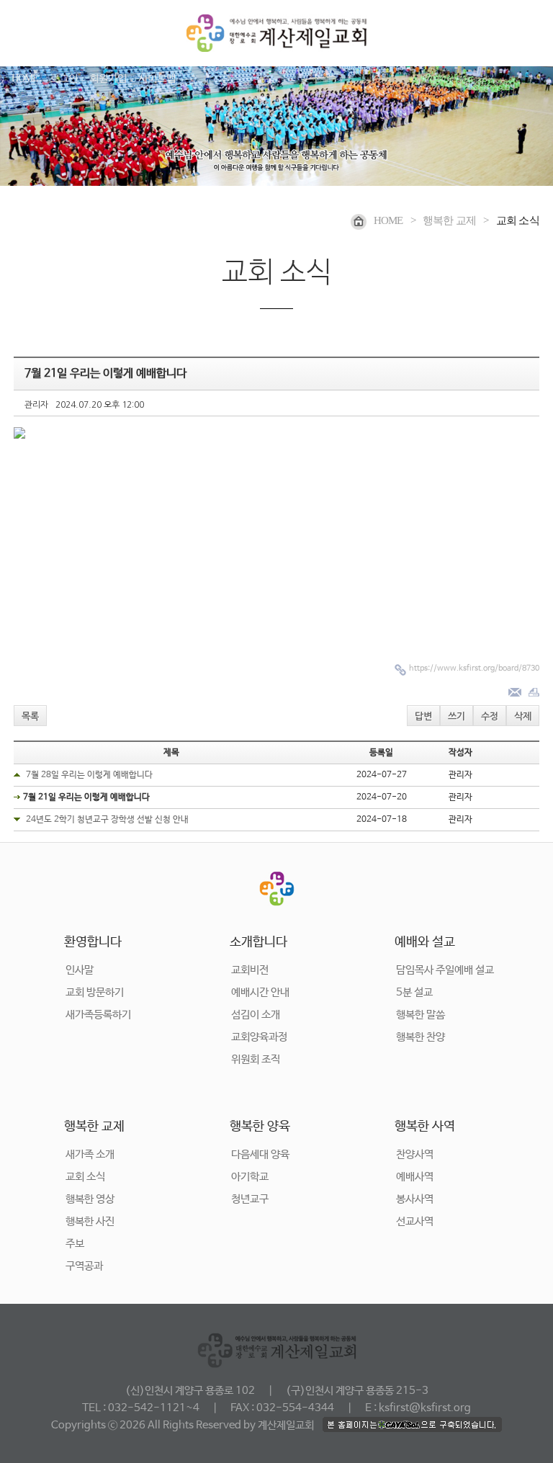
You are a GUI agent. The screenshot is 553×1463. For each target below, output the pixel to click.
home (388, 220)
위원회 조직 (255, 1059)
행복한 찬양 (420, 1037)
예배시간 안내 (260, 992)
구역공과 (84, 1266)
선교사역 (414, 1221)
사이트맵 (157, 78)
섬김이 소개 (255, 1014)
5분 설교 (414, 992)
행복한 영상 (90, 1199)
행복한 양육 (260, 1126)
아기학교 (250, 1177)
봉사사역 (414, 1199)
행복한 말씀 (420, 1014)
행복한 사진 (90, 1221)
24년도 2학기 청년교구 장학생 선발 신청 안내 (107, 820)
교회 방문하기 (95, 992)
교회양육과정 (259, 1037)
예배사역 (414, 1177)
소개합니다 (258, 942)
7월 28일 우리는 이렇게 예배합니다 (89, 775)
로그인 (64, 78)
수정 (489, 716)
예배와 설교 (425, 942)
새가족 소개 (90, 1154)
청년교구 (250, 1199)
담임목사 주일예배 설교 (445, 970)
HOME (25, 78)
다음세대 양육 (260, 1154)
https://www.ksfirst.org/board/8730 (474, 668)
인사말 (80, 970)
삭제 (522, 716)
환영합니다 (93, 942)
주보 (75, 1244)
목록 (30, 716)
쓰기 (456, 716)
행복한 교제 (94, 1126)
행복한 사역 (425, 1126)
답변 (423, 716)
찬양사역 (414, 1154)
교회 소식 (85, 1177)
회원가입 (108, 78)
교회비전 (250, 970)
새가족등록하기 (98, 1014)
